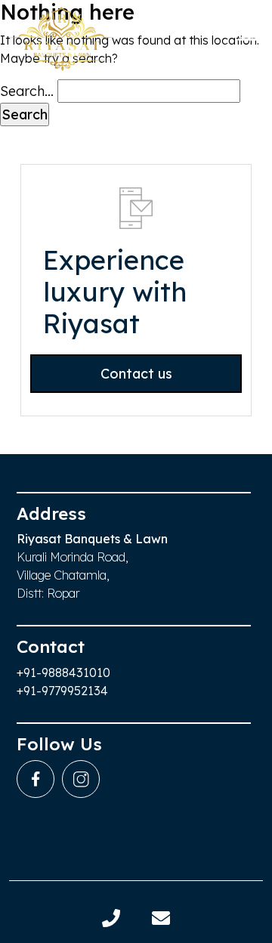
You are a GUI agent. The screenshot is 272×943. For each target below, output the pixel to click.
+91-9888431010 (63, 672)
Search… (27, 91)
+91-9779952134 (62, 690)
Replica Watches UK (64, 502)
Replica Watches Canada (79, 39)
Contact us (136, 373)
